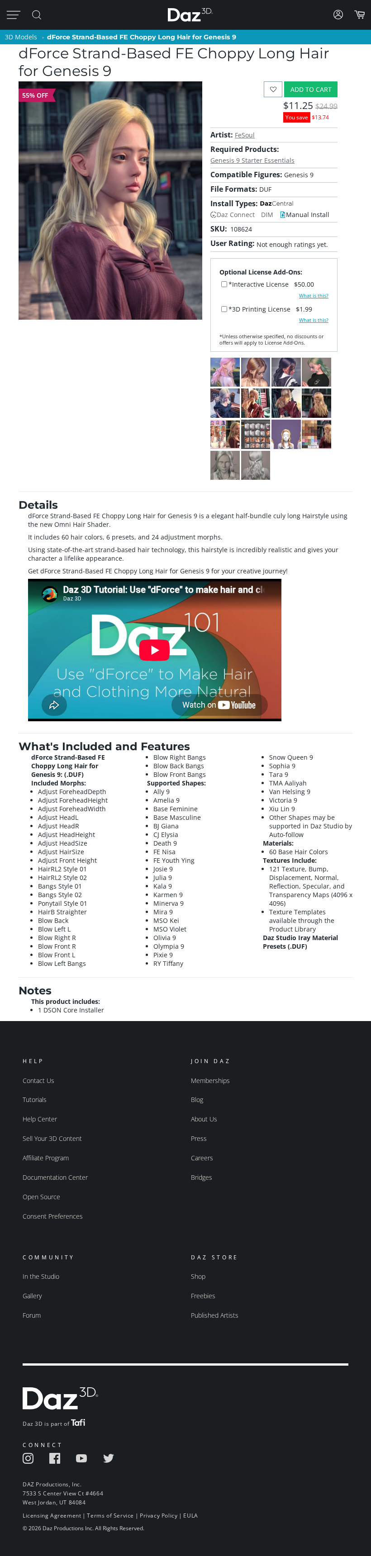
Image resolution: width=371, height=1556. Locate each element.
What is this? (313, 296)
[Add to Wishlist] (273, 89)
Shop (198, 1276)
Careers (202, 1158)
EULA (190, 1515)
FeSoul (245, 135)
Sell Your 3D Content (52, 1138)
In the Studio (41, 1276)
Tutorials (35, 1099)
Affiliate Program (46, 1158)
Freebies (203, 1295)
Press (199, 1138)
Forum (32, 1315)
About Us (204, 1119)
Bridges (201, 1177)
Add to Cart (311, 89)
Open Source (41, 1196)
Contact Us (38, 1080)
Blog (197, 1099)
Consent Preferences (53, 1216)
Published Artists (214, 1315)
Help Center (40, 1119)
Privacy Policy (158, 1515)
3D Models (21, 37)
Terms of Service (110, 1515)
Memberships (210, 1080)
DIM (267, 214)
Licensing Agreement (52, 1515)
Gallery (32, 1295)
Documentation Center (55, 1177)
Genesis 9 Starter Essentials (252, 160)
